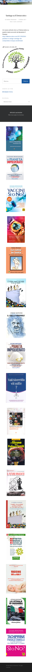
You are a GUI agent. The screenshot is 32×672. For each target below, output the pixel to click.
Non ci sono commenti (16, 21)
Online (7, 92)
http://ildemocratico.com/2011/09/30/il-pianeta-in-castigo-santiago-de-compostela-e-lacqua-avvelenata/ (14, 39)
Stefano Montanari (11, 19)
